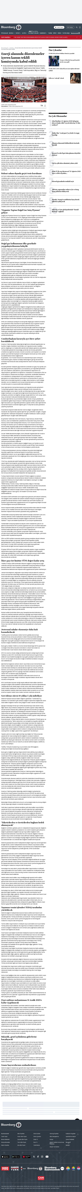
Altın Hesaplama (54, 1136)
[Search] (76, 27)
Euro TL (35, 1142)
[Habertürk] (5, 1168)
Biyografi (68, 1142)
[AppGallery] (26, 1157)
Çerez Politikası (70, 1139)
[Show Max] (79, 1168)
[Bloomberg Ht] (35, 1168)
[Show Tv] (68, 1168)
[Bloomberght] (11, 27)
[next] (80, 37)
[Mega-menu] (80, 27)
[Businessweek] (54, 1168)
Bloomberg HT (4, 48)
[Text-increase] (41, 105)
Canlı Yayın (4, 1136)
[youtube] (47, 1157)
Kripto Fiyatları (5, 1145)
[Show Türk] (73, 1168)
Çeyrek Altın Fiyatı (22, 1139)
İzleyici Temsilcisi (54, 1147)
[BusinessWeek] (75, 33)
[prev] (77, 37)
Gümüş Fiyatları (54, 1133)
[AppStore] (5, 1157)
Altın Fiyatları (20, 1133)
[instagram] (42, 1157)
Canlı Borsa (37, 1145)
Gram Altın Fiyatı (22, 1136)
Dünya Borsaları (5, 1142)
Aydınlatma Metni (71, 1136)
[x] (34, 1157)
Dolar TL (36, 1139)
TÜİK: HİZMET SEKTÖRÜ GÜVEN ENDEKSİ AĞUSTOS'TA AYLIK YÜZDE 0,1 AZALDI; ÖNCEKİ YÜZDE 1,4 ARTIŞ (40, 37)
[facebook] (38, 1157)
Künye (51, 1139)
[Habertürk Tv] (15, 1168)
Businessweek (5, 1133)
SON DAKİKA (5, 37)
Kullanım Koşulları (70, 1133)
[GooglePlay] (16, 1157)
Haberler (12, 48)
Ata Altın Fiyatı (21, 1145)
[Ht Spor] (23, 1168)
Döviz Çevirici (37, 1136)
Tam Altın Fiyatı (21, 1142)
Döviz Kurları (37, 1133)
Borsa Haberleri (5, 1139)
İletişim (68, 1145)
